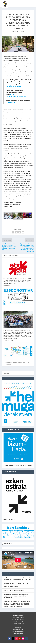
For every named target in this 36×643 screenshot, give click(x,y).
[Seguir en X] (13, 638)
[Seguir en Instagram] (16, 638)
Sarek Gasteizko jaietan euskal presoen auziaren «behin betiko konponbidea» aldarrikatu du (16, 596)
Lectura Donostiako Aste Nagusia (14, 590)
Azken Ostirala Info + (10, 519)
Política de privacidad (18, 632)
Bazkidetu (7, 543)
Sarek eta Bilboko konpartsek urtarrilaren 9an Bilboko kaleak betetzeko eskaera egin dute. (18, 578)
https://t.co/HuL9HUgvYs (14, 86)
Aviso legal (18, 628)
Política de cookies (18, 630)
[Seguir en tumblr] (26, 638)
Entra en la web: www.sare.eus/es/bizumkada (18, 465)
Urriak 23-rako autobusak (12, 307)
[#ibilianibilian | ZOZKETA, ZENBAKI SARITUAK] (18, 351)
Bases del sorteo (18, 634)
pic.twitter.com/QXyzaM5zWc (16, 96)
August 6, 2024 (11, 103)
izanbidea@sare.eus (18, 623)
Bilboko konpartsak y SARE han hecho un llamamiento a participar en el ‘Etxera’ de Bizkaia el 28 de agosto (16, 585)
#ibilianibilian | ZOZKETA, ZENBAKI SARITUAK (17, 362)
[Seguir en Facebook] (9, 638)
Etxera (22, 32)
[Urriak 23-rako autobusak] (18, 296)
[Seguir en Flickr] (23, 638)
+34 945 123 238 (18, 621)
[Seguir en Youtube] (19, 638)
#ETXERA (13, 94)
